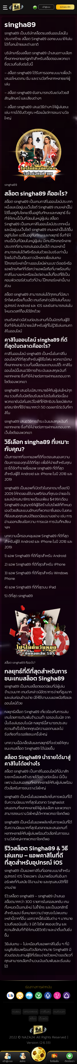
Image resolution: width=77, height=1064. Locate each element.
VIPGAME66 (30, 1012)
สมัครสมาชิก (65, 7)
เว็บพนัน (43, 1019)
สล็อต (33, 1019)
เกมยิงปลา (59, 1012)
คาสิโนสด (45, 1012)
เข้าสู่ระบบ (46, 7)
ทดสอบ (16, 1012)
